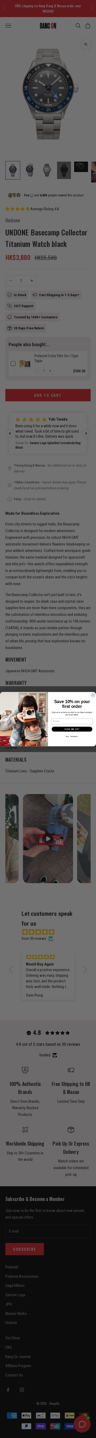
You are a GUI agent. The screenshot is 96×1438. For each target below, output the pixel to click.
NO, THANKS (72, 736)
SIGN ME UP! (72, 729)
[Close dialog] (93, 695)
